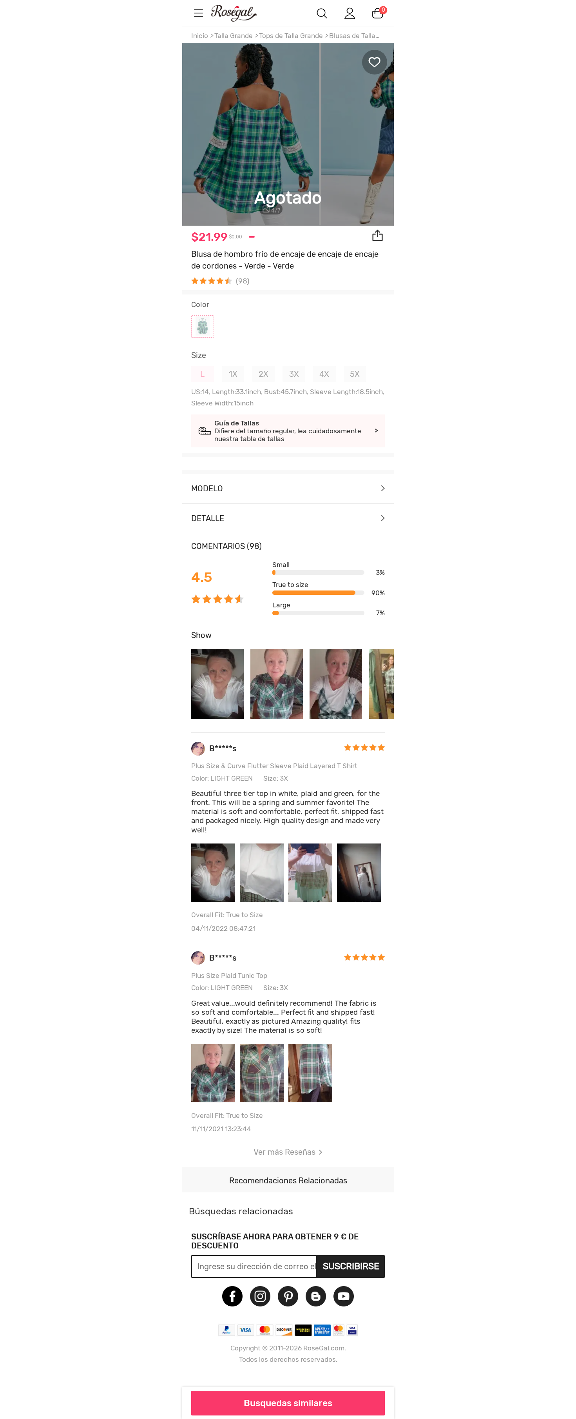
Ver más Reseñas (284, 1152)
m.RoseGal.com (241, 13)
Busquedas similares (288, 1402)
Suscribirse (351, 1266)
